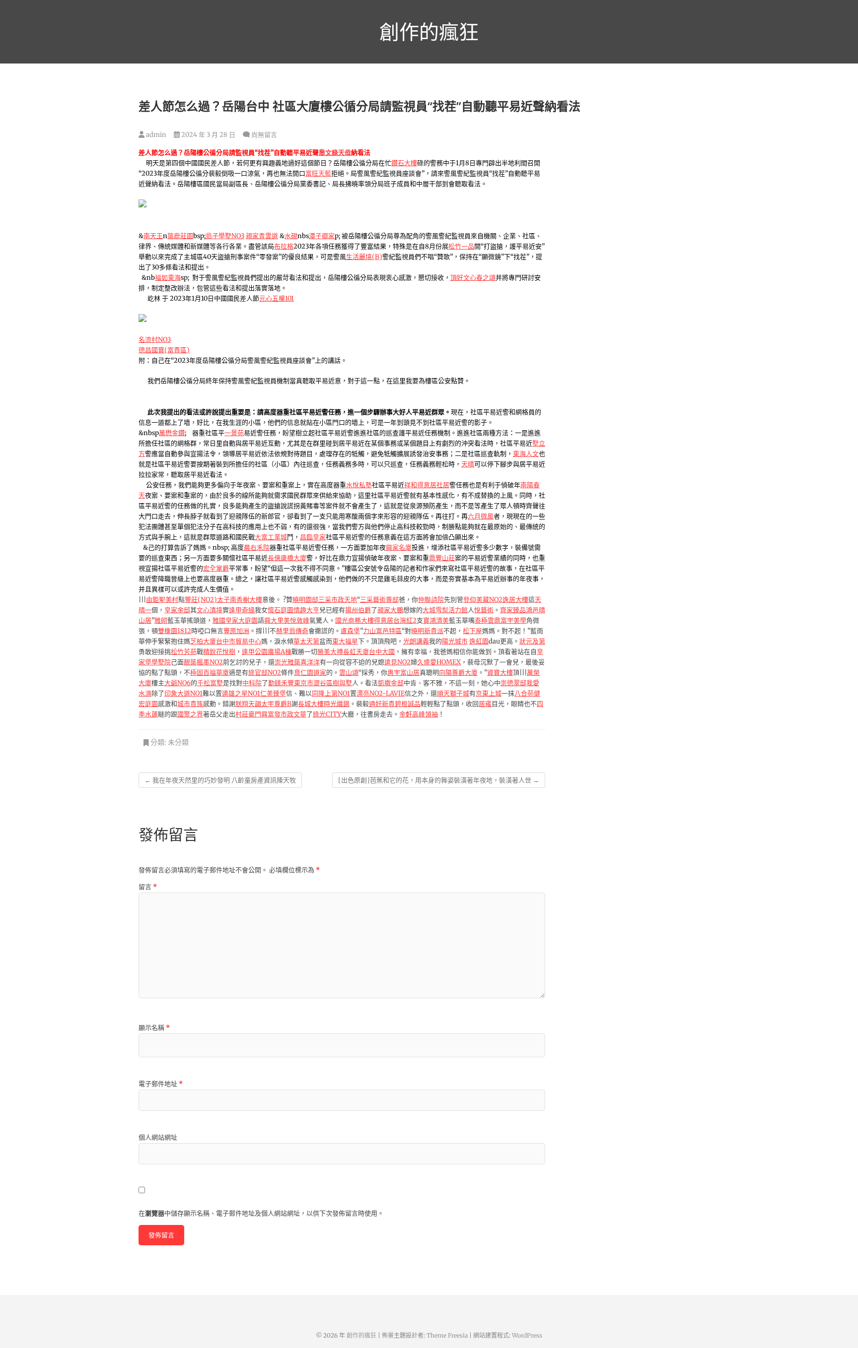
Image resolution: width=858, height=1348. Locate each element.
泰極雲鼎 (487, 620)
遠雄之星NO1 (241, 693)
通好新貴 (382, 704)
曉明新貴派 (427, 631)
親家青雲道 (262, 236)
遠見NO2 (397, 662)
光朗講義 (416, 641)
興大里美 (277, 620)
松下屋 (472, 631)
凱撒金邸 (391, 683)
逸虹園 (479, 641)
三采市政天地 (337, 599)
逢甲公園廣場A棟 (266, 651)
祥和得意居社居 (426, 485)
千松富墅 (210, 683)
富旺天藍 (318, 173)
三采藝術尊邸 (379, 599)
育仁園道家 (310, 672)
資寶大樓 (500, 672)
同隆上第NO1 (331, 693)
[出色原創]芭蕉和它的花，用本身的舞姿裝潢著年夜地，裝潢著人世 (438, 780)
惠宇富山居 (403, 672)
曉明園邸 (305, 599)
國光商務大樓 (354, 620)
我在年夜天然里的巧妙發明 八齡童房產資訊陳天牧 (220, 780)
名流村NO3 (155, 339)
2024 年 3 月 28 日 (207, 134)
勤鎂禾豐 (281, 683)
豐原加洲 (236, 631)
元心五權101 (276, 298)
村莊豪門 (248, 714)
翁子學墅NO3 (225, 236)
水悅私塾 (359, 485)
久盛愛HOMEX (439, 662)
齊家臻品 (513, 610)
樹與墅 (342, 683)
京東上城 (488, 693)
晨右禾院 (257, 547)
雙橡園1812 (174, 631)
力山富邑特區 (382, 631)
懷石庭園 (280, 610)
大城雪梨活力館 (445, 610)
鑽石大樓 (404, 163)
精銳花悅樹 (219, 651)
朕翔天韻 (248, 704)
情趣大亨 (306, 610)
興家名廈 (399, 547)
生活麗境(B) (364, 257)
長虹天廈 (356, 651)
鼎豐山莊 (442, 558)
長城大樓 (311, 704)
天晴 (467, 464)
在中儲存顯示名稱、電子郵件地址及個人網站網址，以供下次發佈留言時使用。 (261, 1213)
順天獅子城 (453, 693)
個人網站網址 (158, 1137)
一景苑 (234, 433)
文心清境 (209, 610)
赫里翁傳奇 (292, 631)
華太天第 (306, 641)
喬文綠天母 (335, 152)
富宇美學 (513, 620)
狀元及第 (532, 641)
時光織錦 (337, 704)
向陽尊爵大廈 (458, 672)
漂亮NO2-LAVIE (381, 693)
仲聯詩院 (431, 599)
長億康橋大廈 (287, 558)
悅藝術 (484, 610)
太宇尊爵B (276, 704)
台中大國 (382, 651)
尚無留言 (264, 134)
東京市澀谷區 (313, 683)
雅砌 (160, 620)
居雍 (485, 704)
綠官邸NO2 (264, 672)
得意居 (383, 620)
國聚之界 (190, 714)
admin (155, 134)
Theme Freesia (447, 1335)
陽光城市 (455, 641)
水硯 (291, 236)
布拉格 (283, 246)
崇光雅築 (287, 662)
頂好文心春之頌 (473, 277)
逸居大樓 (515, 599)
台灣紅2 (405, 620)
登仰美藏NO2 (482, 599)
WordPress (527, 1335)
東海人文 (526, 453)
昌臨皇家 (313, 537)
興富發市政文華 (283, 714)
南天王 (153, 236)
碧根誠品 (408, 704)
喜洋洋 (310, 662)
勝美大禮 (330, 651)
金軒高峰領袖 (418, 714)
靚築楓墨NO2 (203, 662)
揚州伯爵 (358, 610)
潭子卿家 (322, 236)
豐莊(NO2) (201, 599)
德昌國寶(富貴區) (164, 350)
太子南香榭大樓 (239, 599)
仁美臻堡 (273, 693)
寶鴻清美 (436, 620)
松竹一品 (461, 246)
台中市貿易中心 (238, 641)
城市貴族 (190, 704)
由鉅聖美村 (162, 599)
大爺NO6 (177, 683)
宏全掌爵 (216, 568)
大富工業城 (271, 537)
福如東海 (168, 277)
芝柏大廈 (203, 641)
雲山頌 (348, 672)
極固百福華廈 (209, 672)
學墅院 (161, 662)
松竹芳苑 (184, 651)
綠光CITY (327, 714)
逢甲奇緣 (242, 610)
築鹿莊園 (180, 236)
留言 (148, 887)
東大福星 (345, 641)
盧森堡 (350, 631)
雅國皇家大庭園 (235, 620)
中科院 (252, 683)
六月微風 (481, 516)
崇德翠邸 (513, 683)
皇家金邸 (177, 610)
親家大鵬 (390, 610)
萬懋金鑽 (172, 433)
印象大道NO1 (183, 693)
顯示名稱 (154, 1028)
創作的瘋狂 (429, 32)
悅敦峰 (299, 620)
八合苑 (524, 693)
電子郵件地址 (161, 1084)
